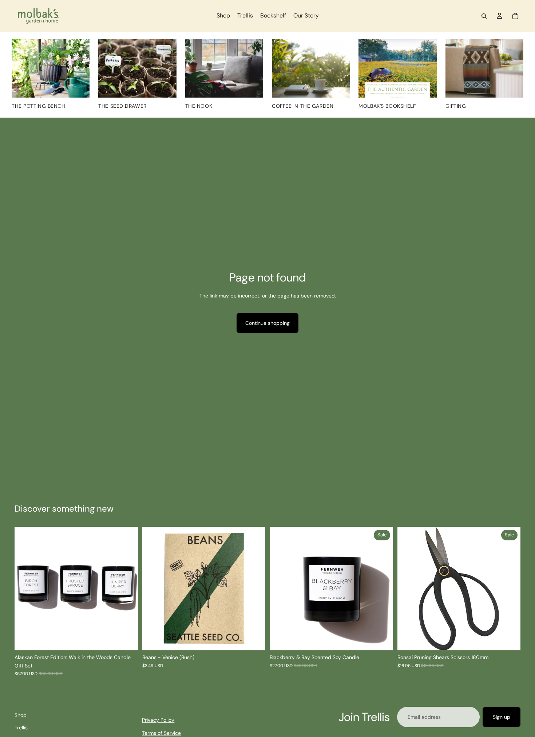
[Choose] (381, 639)
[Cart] (515, 16)
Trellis (21, 728)
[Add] (254, 639)
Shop (21, 715)
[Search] (484, 16)
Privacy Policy (158, 720)
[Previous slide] (25, 589)
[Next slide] (127, 589)
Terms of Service (161, 733)
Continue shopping (267, 323)
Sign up (501, 717)
